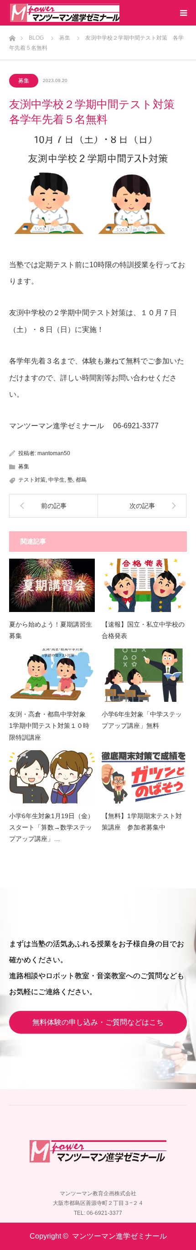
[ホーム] (12, 35)
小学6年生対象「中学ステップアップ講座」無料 (142, 720)
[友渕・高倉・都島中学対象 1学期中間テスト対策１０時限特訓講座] (52, 675)
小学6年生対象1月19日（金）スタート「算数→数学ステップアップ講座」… (51, 827)
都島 (81, 480)
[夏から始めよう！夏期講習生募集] (52, 585)
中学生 (56, 480)
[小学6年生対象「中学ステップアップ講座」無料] (144, 675)
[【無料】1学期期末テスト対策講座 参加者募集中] (144, 777)
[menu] (183, 13)
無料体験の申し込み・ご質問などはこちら (98, 1026)
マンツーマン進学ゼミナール (119, 1236)
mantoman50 (53, 453)
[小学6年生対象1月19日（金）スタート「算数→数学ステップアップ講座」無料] (52, 777)
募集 (23, 81)
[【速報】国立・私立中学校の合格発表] (144, 585)
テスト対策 (32, 480)
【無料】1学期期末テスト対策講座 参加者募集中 (142, 821)
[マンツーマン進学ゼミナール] (64, 13)
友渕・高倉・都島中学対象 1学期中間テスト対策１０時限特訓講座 (50, 726)
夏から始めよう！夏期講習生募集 (50, 630)
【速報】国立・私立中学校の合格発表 (143, 630)
